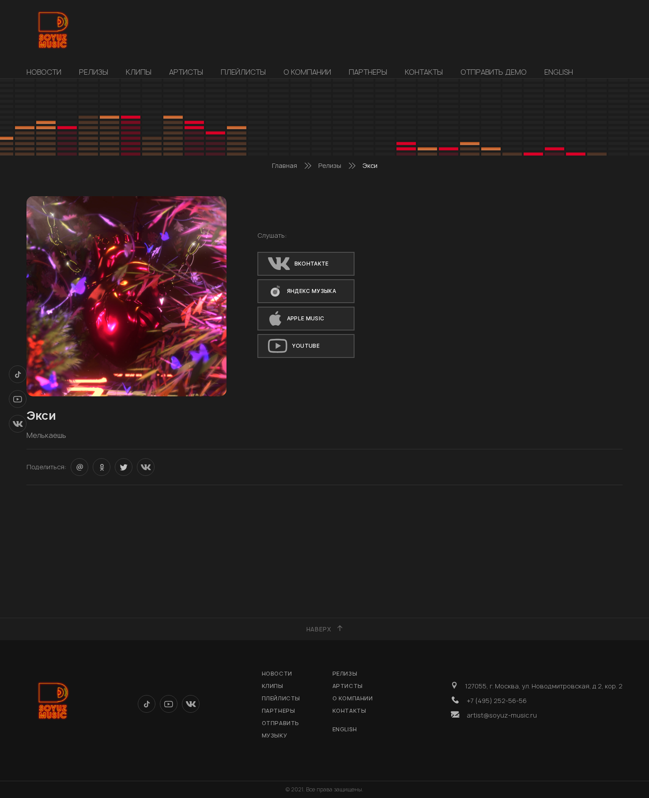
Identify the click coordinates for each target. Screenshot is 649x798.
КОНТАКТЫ (424, 72)
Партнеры (368, 72)
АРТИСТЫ (186, 72)
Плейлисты (243, 72)
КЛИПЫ (138, 72)
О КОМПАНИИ (307, 72)
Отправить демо (493, 72)
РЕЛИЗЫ (93, 72)
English (558, 72)
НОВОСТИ (43, 72)
